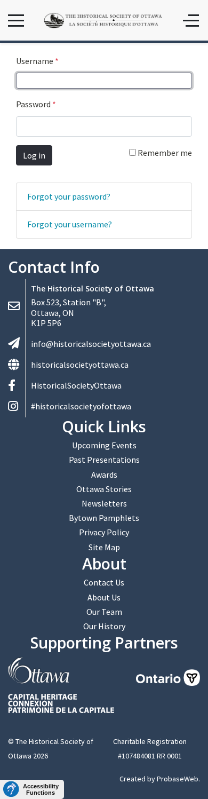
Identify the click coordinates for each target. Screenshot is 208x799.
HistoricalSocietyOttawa (76, 385)
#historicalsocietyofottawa (81, 406)
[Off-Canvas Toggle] (191, 20)
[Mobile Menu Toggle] (16, 20)
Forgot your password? (68, 196)
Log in (34, 155)
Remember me (164, 152)
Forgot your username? (69, 224)
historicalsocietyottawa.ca (80, 364)
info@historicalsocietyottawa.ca (91, 343)
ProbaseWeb (177, 779)
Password (36, 104)
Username (37, 61)
